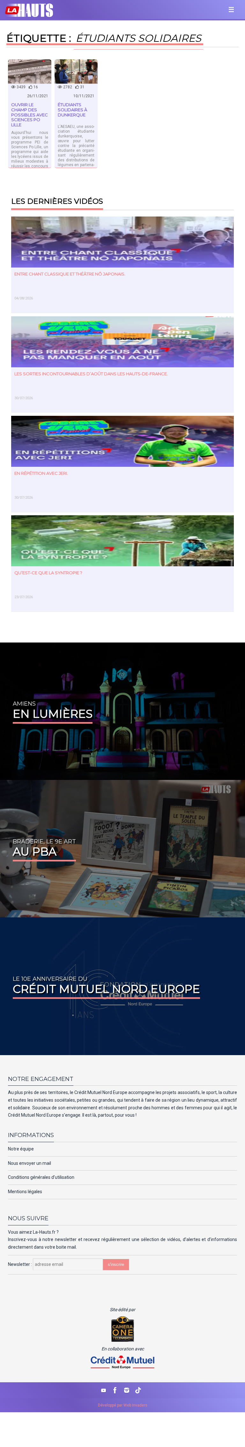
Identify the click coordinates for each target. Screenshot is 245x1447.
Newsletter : (20, 1264)
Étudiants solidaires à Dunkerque (72, 109)
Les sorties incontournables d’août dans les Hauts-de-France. (91, 373)
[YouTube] (104, 1390)
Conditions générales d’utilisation (41, 1177)
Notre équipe (21, 1148)
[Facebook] (115, 1390)
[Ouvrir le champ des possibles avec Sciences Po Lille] (29, 71)
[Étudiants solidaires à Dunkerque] (76, 71)
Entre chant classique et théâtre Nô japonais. (69, 273)
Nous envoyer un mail (29, 1163)
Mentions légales (25, 1191)
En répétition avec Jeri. (41, 473)
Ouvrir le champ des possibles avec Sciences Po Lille (29, 114)
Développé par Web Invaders (122, 1405)
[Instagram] (126, 1390)
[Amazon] (138, 1390)
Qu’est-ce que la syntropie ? (48, 572)
